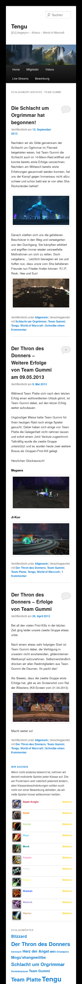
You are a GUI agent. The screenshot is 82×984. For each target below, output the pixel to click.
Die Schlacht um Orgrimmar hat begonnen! (30, 115)
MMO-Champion (59, 951)
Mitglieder (32, 69)
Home (16, 69)
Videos (49, 69)
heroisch (16, 951)
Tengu (19, 26)
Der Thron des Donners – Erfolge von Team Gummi (32, 601)
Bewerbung (42, 78)
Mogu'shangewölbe (28, 957)
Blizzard (19, 936)
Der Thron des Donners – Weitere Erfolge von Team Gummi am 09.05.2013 (31, 362)
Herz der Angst (36, 951)
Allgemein (41, 317)
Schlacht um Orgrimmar (31, 321)
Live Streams (20, 78)
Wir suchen (19, 766)
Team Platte (18, 572)
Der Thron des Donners (30, 568)
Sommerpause (19, 971)
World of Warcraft (31, 325)
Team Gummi (56, 321)
